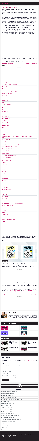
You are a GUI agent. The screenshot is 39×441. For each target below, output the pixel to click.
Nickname (5, 369)
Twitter (19, 384)
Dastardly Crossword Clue (6, 405)
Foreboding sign (5, 100)
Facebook (19, 386)
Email (5, 373)
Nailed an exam (5, 164)
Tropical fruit (4, 113)
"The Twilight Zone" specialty (7, 205)
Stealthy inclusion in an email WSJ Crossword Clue (10, 415)
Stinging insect (5, 198)
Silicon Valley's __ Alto (6, 118)
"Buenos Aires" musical (6, 151)
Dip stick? (4, 173)
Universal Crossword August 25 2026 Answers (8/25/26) (32, 342)
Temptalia (8, 436)
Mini (23, 290)
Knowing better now (6, 153)
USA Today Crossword (16, 291)
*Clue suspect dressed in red (7, 93)
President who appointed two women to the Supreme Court (14, 167)
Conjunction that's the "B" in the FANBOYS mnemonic (12, 91)
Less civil (3, 169)
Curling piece (4, 171)
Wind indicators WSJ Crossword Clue (7, 393)
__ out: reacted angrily (6, 157)
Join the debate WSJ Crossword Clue (7, 417)
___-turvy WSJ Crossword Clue (6, 407)
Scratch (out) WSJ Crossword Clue (7, 409)
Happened (4, 175)
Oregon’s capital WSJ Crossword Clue (8, 421)
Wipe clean (4, 210)
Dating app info (5, 191)
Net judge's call (5, 166)
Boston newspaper (5, 98)
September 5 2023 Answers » (31, 63)
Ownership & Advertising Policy (14, 434)
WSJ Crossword (7, 291)
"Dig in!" (3, 221)
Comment (3, 363)
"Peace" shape (5, 192)
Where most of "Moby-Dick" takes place (9, 146)
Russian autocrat (5, 159)
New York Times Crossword (15, 290)
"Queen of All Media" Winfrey (8, 160)
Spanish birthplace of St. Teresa (8, 88)
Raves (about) (4, 201)
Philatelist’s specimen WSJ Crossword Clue (9, 397)
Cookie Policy (23, 434)
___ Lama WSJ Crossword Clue (6, 429)
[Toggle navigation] (37, 4)
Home (3, 7)
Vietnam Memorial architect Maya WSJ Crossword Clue (11, 419)
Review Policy (34, 434)
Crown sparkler (5, 82)
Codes (26, 0)
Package (3, 102)
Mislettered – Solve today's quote (13, 332)
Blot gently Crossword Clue (6, 401)
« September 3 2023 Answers (7, 63)
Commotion (4, 95)
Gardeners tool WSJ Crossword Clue (7, 403)
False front (4, 212)
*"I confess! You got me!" (7, 114)
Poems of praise (5, 106)
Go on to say (4, 194)
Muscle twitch (4, 107)
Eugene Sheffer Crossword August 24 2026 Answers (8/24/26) (13, 348)
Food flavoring (5, 89)
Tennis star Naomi (5, 116)
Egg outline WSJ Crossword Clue (7, 395)
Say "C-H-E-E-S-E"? (5, 216)
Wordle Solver (15, 0)
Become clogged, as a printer (7, 150)
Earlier (3, 182)
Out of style (4, 141)
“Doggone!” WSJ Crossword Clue (7, 423)
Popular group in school (7, 176)
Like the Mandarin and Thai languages (9, 84)
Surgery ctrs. (4, 86)
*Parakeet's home (5, 125)
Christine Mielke (5, 14)
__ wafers (4, 162)
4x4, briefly (4, 97)
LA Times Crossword (14, 7)
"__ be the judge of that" (6, 122)
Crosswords (21, 0)
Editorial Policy (3, 435)
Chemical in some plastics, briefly (8, 219)
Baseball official (5, 132)
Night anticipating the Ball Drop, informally (10, 144)
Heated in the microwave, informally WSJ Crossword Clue (11, 399)
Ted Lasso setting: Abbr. (6, 139)
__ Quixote (4, 134)
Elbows (3, 127)
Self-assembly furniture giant (7, 217)
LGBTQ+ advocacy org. (6, 189)
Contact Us (6, 434)
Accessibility (14, 435)
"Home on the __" (5, 207)
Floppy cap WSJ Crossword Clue (7, 427)
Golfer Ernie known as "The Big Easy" (9, 155)
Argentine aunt (5, 185)
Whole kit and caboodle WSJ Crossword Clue (9, 391)
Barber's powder (5, 196)
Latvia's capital (5, 178)
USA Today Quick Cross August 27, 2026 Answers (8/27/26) (13, 342)
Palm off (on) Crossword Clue (6, 411)
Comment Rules (31, 360)
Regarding (4, 109)
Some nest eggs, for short (7, 129)
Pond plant (4, 120)
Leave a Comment (4, 294)
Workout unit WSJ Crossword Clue (7, 413)
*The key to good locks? (6, 104)
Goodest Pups (13, 436)
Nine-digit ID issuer (6, 187)
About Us (2, 434)
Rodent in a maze (5, 200)
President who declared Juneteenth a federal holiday (12, 203)
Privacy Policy (16, 362)
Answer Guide (35, 294)
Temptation (4, 123)
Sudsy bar (4, 180)
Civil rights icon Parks (6, 111)
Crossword (7, 7)
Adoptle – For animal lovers (32, 326)
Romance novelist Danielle (7, 148)
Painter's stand (5, 143)
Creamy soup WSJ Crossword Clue (7, 425)
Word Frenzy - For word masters (32, 332)
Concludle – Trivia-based (13, 326)
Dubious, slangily (5, 184)
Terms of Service (21, 362)
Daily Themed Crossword (30, 290)
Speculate (4, 208)
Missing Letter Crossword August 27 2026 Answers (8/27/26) (32, 348)
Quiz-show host (5, 214)
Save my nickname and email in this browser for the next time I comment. (16, 377)
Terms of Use (8, 435)
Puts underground (5, 130)
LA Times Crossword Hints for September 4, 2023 (23, 59)
